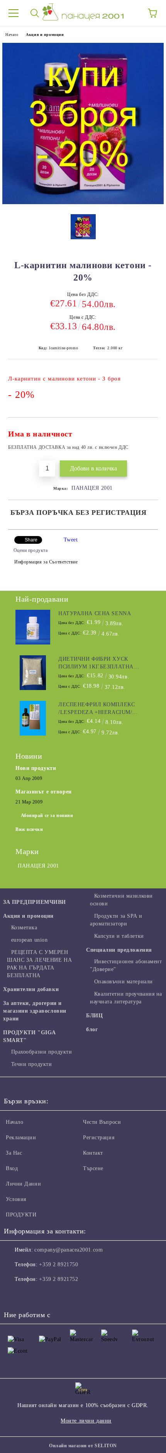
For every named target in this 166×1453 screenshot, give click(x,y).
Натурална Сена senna (94, 613)
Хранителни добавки (31, 989)
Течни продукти (31, 1064)
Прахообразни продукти (41, 1052)
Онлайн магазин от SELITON (83, 1445)
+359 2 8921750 (58, 1264)
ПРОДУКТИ (21, 1215)
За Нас (14, 1153)
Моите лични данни (86, 1421)
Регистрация (98, 1137)
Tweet (71, 540)
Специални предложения (119, 950)
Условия (16, 1199)
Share (31, 540)
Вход (12, 1168)
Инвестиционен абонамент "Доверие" (126, 965)
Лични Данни (23, 1184)
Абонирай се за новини (47, 815)
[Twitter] (31, 1295)
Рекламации (21, 1137)
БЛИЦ (94, 1015)
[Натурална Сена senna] (32, 627)
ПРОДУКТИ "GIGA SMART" (29, 1036)
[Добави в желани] (146, 430)
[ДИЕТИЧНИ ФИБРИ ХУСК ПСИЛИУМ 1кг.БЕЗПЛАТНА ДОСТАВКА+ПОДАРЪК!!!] (32, 672)
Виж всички (29, 829)
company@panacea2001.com (68, 1250)
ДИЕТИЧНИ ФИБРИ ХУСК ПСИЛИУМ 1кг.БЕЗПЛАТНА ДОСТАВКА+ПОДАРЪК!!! (96, 663)
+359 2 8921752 (58, 1279)
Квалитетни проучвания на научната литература (126, 998)
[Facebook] (14, 1295)
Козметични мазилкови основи (121, 900)
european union (29, 940)
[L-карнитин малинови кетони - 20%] (83, 202)
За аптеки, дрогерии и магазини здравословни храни (34, 1011)
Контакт (93, 1153)
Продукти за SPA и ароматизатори (116, 920)
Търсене (93, 1168)
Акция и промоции (45, 34)
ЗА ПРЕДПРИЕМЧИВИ (34, 902)
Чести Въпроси (102, 1122)
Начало (11, 34)
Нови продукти (35, 768)
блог (92, 1029)
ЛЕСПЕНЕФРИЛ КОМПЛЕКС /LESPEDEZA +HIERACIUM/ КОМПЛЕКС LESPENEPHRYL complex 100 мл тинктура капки (98, 709)
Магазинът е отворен (43, 792)
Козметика (24, 927)
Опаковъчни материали (123, 981)
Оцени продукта (30, 550)
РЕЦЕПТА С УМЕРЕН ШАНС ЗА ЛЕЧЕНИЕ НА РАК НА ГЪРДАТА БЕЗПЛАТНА (39, 963)
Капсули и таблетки (119, 936)
